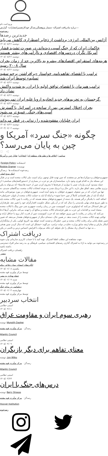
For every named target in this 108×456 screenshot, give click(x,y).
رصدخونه (4, 31)
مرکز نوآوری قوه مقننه (11, 328)
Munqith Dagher (15, 322)
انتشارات (13, 27)
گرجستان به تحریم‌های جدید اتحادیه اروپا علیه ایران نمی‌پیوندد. (50, 99)
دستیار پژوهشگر (44, 27)
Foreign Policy (8, 162)
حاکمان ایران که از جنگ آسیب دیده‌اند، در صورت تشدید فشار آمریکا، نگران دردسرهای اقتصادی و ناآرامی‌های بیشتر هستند (50, 50)
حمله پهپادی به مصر (9, 275)
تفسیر (20, 27)
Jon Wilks (12, 357)
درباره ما (72, 27)
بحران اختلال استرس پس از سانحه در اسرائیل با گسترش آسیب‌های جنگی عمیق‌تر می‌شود (46, 109)
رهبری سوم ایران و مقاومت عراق (45, 314)
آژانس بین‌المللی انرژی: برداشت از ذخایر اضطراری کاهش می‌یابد (53, 40)
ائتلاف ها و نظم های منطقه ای (42, 155)
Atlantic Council (8, 334)
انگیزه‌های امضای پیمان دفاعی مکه (16, 265)
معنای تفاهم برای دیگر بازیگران (41, 349)
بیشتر (3, 253)
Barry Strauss (14, 392)
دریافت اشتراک (61, 27)
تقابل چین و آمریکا (8, 155)
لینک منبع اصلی (7, 173)
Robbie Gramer (8, 166)
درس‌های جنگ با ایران (29, 384)
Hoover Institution (9, 403)
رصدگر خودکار (30, 27)
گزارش (3, 27)
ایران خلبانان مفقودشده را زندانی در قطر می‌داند (40, 120)
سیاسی (61, 155)
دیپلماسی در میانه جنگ (10, 286)
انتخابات (22, 155)
